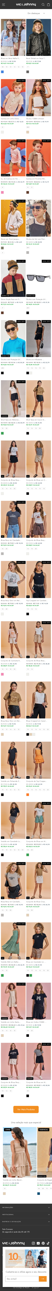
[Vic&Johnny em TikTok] (48, 1243)
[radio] (2, 67)
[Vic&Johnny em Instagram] (33, 1243)
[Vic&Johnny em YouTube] (38, 1243)
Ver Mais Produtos (26, 1109)
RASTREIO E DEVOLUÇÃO (11, 1221)
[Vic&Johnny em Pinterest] (43, 1243)
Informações (7, 1207)
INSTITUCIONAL (8, 1214)
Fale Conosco (16, 1230)
